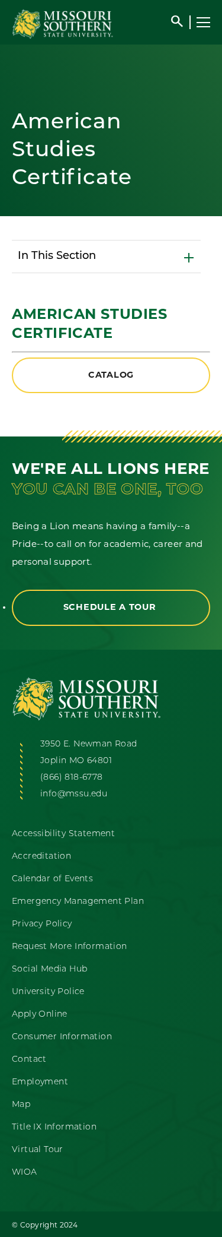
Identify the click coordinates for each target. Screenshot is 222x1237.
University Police (48, 992)
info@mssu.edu (73, 794)
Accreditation (41, 856)
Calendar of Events (52, 879)
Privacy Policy (42, 924)
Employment (40, 1082)
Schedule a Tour (111, 607)
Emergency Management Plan (78, 901)
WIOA (24, 1172)
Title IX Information (54, 1127)
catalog (111, 375)
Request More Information (69, 946)
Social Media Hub (49, 969)
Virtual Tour (37, 1150)
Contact (29, 1059)
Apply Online (39, 1014)
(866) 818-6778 (71, 777)
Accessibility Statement (63, 834)
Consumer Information (62, 1037)
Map (21, 1104)
